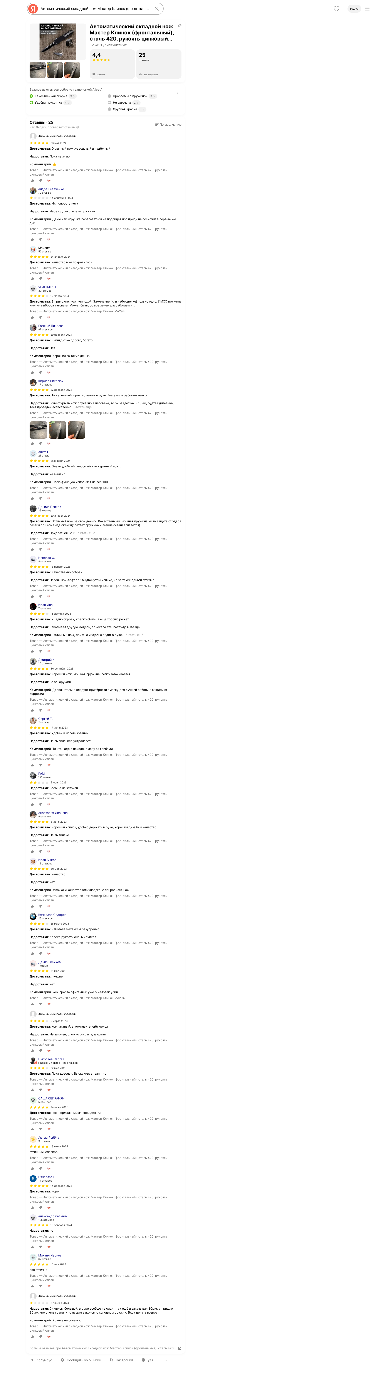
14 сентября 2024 (61, 198)
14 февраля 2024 (61, 1185)
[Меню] (367, 8)
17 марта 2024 (59, 296)
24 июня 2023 (59, 1107)
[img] (39, 143)
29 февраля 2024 (61, 334)
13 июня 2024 (59, 1146)
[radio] (33, 180)
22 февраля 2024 (61, 389)
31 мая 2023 (58, 970)
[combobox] (94, 8)
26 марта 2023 (59, 923)
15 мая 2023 (58, 1264)
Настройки (124, 1360)
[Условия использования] (178, 92)
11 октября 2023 (60, 613)
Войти (354, 9)
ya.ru (151, 1360)
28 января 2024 (60, 460)
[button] (38, 70)
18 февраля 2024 (61, 1225)
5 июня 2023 (58, 782)
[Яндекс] (33, 9)
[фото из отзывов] (38, 430)
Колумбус (44, 1360)
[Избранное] (336, 9)
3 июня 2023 (58, 821)
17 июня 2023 (59, 727)
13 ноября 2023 (60, 566)
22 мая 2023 (58, 1068)
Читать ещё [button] (83, 407)
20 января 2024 (60, 515)
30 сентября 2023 (62, 668)
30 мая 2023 (58, 868)
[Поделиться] (179, 25)
